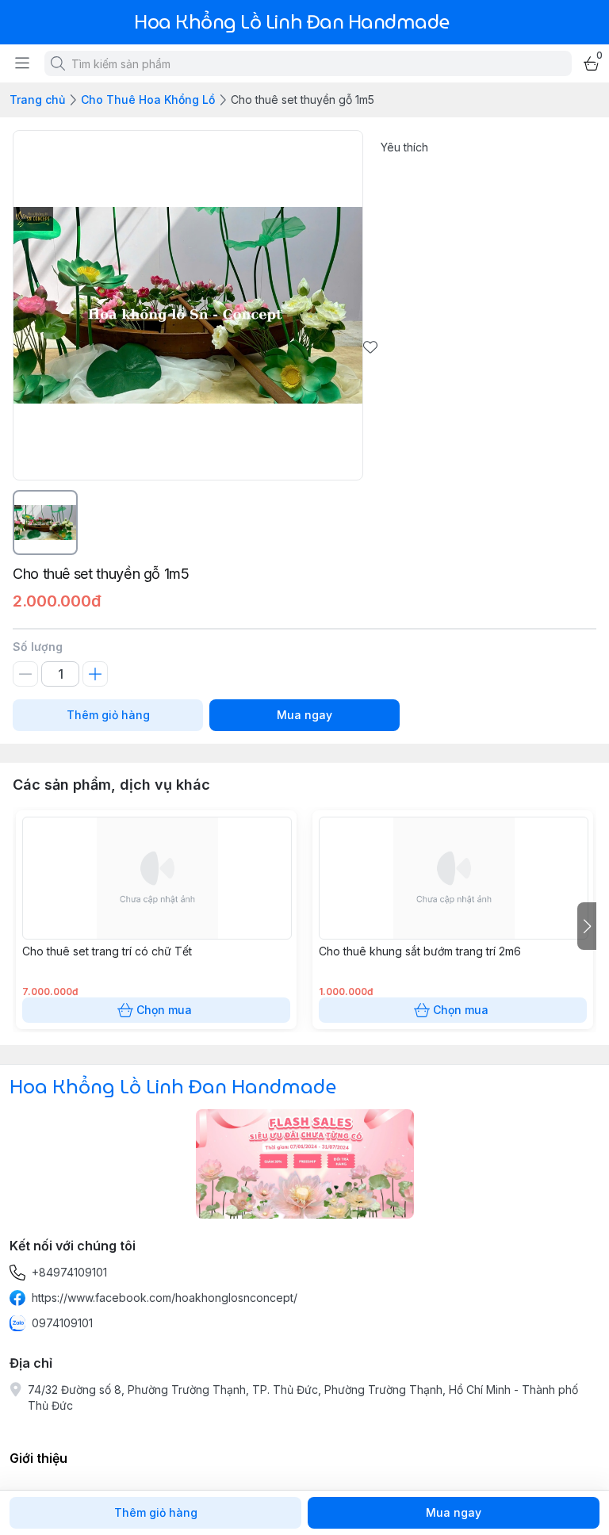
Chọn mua (164, 1009)
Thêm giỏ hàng (108, 715)
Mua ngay (304, 715)
